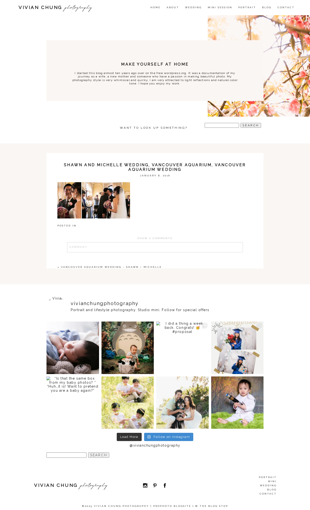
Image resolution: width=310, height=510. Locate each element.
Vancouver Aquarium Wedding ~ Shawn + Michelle (111, 267)
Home (155, 7)
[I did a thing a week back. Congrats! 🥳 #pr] (182, 348)
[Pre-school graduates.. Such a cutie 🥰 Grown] (237, 348)
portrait (268, 477)
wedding (193, 7)
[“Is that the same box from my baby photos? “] (72, 402)
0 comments (155, 238)
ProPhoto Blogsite (172, 506)
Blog (266, 7)
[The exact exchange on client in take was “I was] (127, 348)
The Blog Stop (214, 506)
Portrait (247, 7)
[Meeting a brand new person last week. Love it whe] (72, 348)
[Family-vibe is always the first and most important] (127, 402)
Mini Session (220, 7)
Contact (286, 7)
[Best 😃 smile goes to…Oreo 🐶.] (182, 402)
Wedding (268, 485)
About (173, 7)
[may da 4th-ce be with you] (237, 402)
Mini (272, 481)
